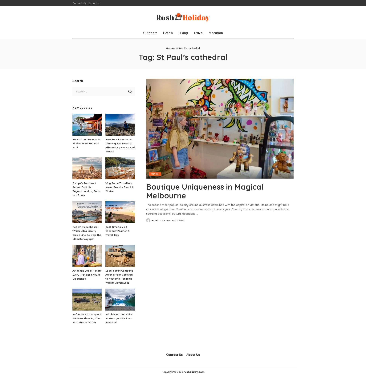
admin (155, 220)
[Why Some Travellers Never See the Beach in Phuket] (120, 168)
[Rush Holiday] (183, 16)
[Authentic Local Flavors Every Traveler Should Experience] (87, 256)
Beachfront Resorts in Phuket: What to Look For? (86, 143)
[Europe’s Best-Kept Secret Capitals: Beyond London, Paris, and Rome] (87, 168)
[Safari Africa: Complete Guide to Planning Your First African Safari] (87, 300)
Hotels (155, 173)
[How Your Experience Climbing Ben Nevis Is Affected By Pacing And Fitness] (120, 125)
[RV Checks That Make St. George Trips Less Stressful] (120, 300)
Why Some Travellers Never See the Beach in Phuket (119, 187)
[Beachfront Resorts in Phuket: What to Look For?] (87, 125)
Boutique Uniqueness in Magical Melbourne (204, 191)
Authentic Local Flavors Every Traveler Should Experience (87, 274)
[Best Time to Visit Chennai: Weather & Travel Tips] (120, 212)
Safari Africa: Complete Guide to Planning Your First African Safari (86, 318)
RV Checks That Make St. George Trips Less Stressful (118, 318)
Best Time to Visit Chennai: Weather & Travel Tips (117, 230)
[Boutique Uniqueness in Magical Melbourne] (220, 128)
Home (170, 48)
